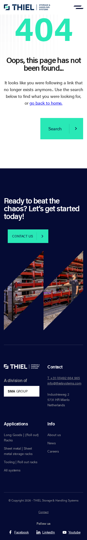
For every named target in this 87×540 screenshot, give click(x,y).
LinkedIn (48, 532)
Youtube (74, 532)
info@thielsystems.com (64, 383)
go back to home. (45, 103)
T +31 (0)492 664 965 (63, 378)
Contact (43, 512)
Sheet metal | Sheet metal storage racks (18, 451)
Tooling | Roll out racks (20, 462)
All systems (12, 470)
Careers (53, 451)
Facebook (21, 532)
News (51, 443)
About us (54, 434)
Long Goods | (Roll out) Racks (21, 437)
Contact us (22, 236)
